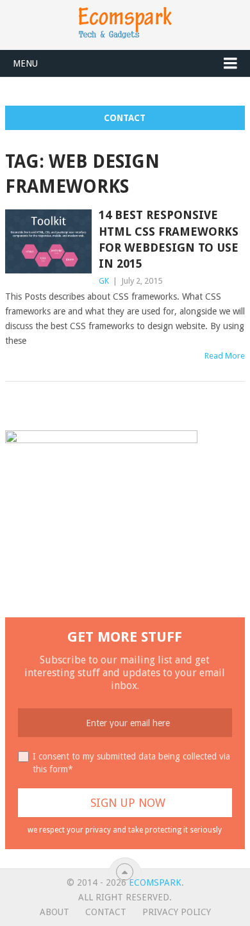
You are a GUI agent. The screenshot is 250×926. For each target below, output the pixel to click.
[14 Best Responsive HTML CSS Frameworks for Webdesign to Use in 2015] (48, 241)
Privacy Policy (176, 912)
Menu (25, 63)
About (54, 912)
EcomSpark (155, 882)
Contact (125, 118)
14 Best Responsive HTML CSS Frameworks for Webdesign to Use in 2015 (168, 239)
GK (104, 281)
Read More (224, 356)
